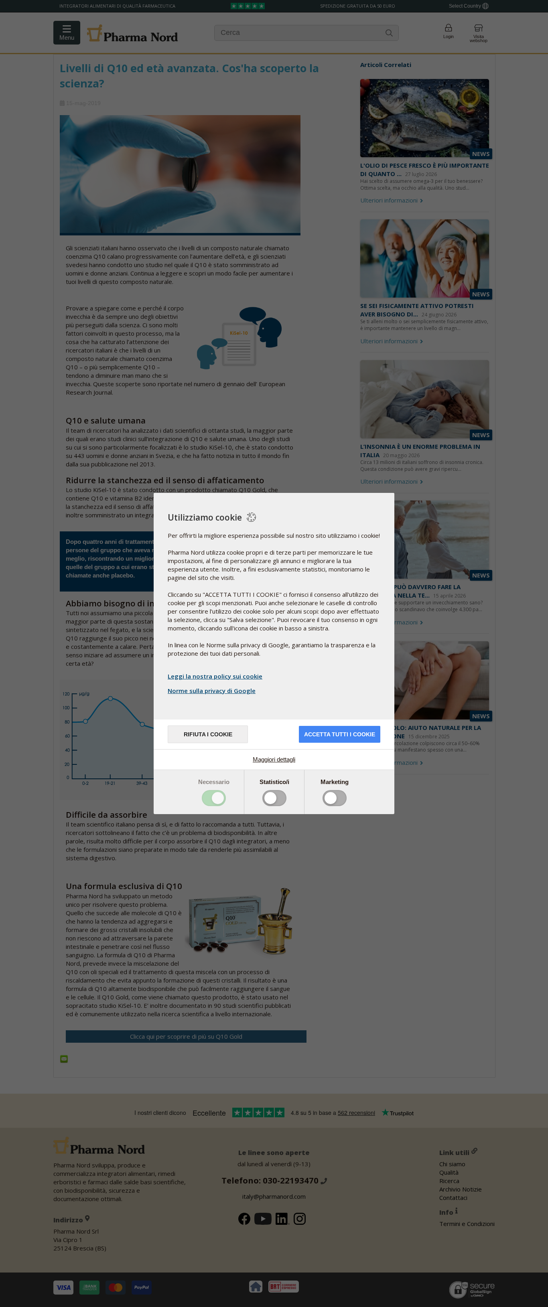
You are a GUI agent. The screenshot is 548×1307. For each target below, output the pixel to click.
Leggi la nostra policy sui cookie (215, 676)
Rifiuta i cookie (208, 734)
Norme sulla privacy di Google (212, 691)
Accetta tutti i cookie (339, 734)
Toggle (214, 798)
